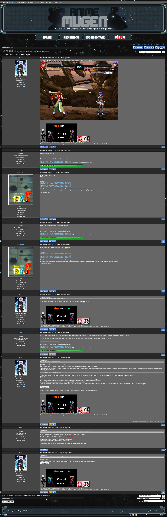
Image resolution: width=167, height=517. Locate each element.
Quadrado (20, 172)
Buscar (158, 44)
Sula (20, 57)
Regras (153, 44)
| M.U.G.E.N (10, 51)
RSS (60, 2)
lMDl (16, 50)
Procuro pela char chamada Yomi (35, 51)
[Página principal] (52, 169)
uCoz (157, 511)
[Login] (96, 40)
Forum (37, 2)
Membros (147, 44)
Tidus (20, 150)
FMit (20, 427)
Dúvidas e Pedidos (20, 51)
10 (71, 452)
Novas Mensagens (137, 44)
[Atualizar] (130, 515)
